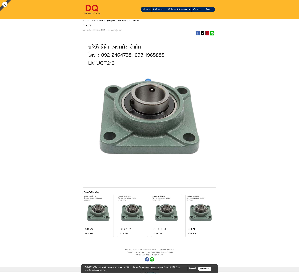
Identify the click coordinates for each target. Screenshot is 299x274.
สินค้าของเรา (158, 9)
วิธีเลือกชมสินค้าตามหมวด (179, 9)
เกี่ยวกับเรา (197, 9)
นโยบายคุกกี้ (104, 270)
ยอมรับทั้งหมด (205, 269)
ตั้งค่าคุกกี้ (192, 269)
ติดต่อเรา (209, 9)
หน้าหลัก (146, 9)
